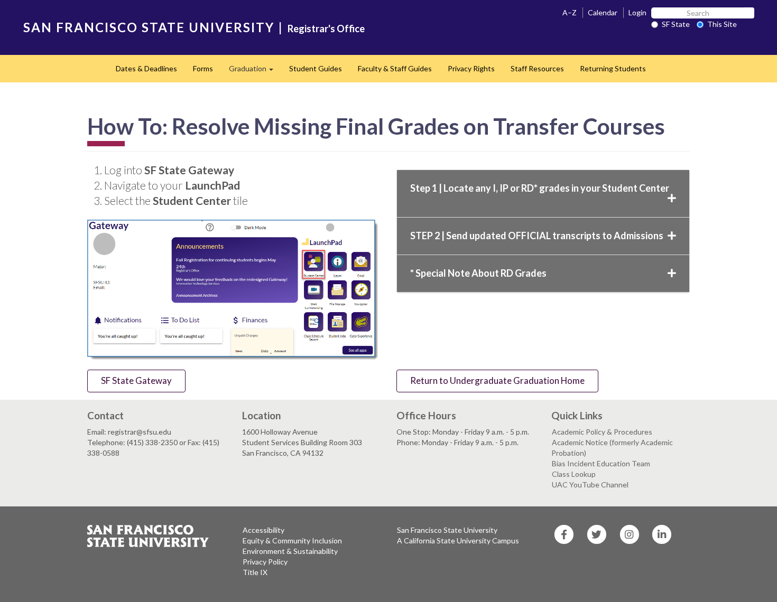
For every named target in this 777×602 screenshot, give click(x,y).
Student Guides (315, 68)
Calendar (602, 12)
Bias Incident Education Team (601, 463)
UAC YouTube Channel (590, 484)
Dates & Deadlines (146, 68)
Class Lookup (574, 473)
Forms (203, 68)
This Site (722, 24)
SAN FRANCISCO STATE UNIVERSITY (148, 27)
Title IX (255, 572)
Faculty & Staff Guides (395, 68)
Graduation (255, 71)
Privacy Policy (265, 561)
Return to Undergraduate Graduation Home (497, 380)
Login (637, 12)
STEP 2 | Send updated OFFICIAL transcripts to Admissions (536, 235)
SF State (676, 24)
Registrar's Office (326, 28)
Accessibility (263, 529)
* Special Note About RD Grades (478, 273)
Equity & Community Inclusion (292, 540)
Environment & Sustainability (290, 551)
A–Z (569, 12)
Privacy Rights (471, 68)
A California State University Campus (458, 540)
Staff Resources (537, 68)
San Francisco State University (447, 529)
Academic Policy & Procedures (602, 431)
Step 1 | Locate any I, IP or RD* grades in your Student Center (539, 188)
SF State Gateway (136, 380)
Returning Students (613, 68)
